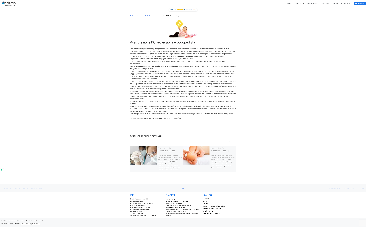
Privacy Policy (25, 223)
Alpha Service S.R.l (15, 223)
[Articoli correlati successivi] (234, 141)
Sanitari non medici (151, 16)
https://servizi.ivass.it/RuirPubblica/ (175, 207)
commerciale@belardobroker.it (179, 201)
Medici (142, 16)
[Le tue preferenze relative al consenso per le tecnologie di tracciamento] (2, 170)
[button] (183, 9)
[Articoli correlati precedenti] (230, 141)
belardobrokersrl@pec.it (175, 203)
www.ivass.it (195, 209)
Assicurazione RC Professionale (17, 221)
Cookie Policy (35, 223)
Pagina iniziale (134, 16)
